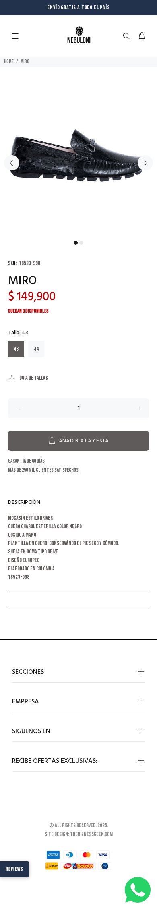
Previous (11, 162)
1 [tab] (76, 243)
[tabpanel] (78, 158)
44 (36, 348)
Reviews (14, 869)
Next (145, 162)
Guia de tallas (33, 377)
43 (16, 348)
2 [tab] (81, 243)
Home (9, 62)
